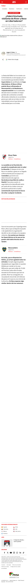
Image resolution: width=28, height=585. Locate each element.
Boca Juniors (13, 248)
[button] (2, 59)
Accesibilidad (4, 568)
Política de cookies (5, 566)
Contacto (3, 564)
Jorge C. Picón (11, 52)
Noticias (10, 159)
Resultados (11, 8)
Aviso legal (9, 564)
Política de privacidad (16, 564)
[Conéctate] (26, 2)
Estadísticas (17, 159)
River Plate (12, 155)
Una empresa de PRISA (14, 574)
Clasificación (19, 8)
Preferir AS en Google (13, 59)
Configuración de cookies (15, 566)
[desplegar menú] (2, 2)
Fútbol (3, 6)
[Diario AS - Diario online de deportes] (14, 2)
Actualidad (4, 8)
